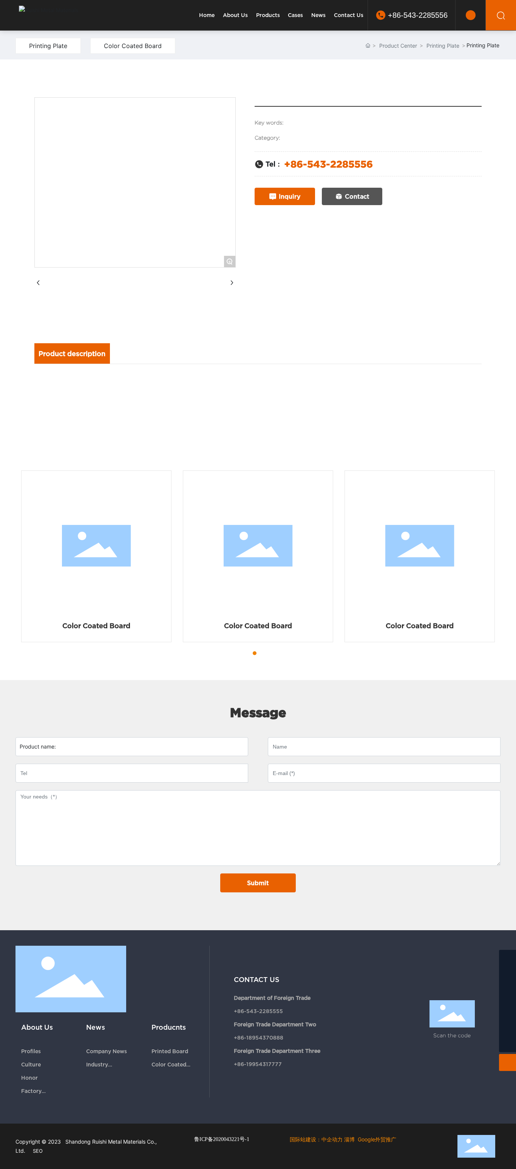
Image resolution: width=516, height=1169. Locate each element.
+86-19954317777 (258, 1064)
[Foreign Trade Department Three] (507, 992)
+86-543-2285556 (418, 15)
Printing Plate (48, 46)
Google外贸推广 (377, 1139)
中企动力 (332, 1139)
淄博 (349, 1139)
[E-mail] (507, 1009)
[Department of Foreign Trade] (507, 958)
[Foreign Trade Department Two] (507, 975)
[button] (241, 653)
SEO (38, 1151)
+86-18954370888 (258, 1037)
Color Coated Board (133, 46)
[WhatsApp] (507, 1026)
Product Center (398, 45)
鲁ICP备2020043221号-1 (221, 1139)
